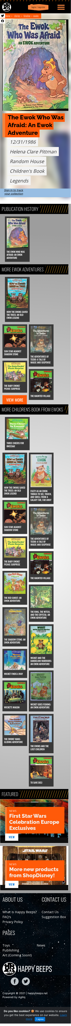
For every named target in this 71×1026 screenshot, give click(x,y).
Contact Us (50, 912)
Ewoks (36, 16)
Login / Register (37, 7)
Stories (17, 16)
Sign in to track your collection (13, 192)
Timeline (27, 16)
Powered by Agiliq (13, 997)
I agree (40, 1019)
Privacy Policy (12, 922)
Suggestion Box (54, 917)
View (12, 837)
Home (8, 16)
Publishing (10, 950)
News (41, 945)
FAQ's (6, 917)
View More (14, 400)
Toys (6, 945)
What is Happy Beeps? (19, 912)
